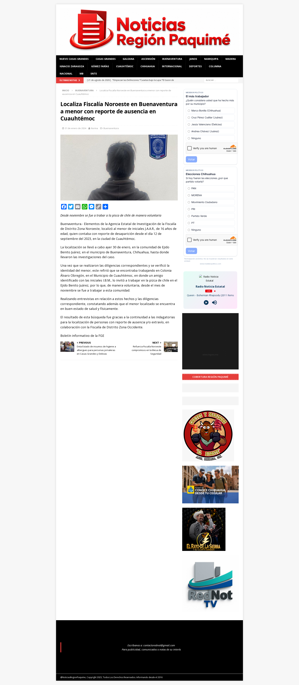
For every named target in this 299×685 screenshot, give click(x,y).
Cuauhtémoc (124, 66)
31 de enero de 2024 (75, 128)
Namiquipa (211, 58)
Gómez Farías (100, 66)
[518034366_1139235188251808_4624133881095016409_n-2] (210, 609)
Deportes (195, 66)
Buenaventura (172, 58)
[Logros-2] (210, 367)
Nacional (66, 73)
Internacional (172, 66)
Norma (94, 128)
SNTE (93, 73)
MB (81, 73)
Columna (215, 66)
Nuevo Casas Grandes (74, 58)
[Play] (206, 302)
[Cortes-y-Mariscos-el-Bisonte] (208, 459)
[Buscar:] (221, 80)
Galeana (128, 58)
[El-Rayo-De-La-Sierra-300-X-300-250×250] (203, 548)
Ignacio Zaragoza (72, 66)
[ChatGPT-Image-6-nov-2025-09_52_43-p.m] (210, 501)
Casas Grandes (106, 58)
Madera (230, 58)
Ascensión (148, 58)
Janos (193, 58)
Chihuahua (148, 66)
